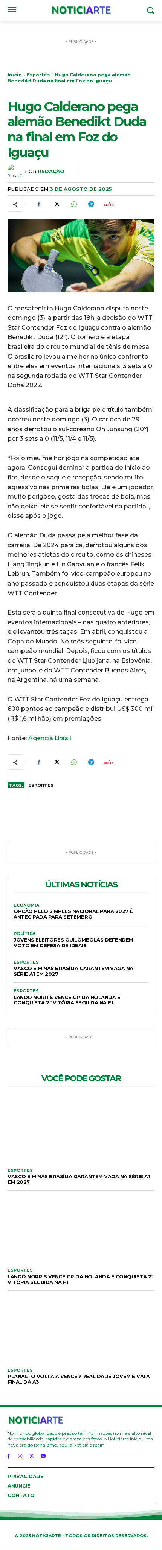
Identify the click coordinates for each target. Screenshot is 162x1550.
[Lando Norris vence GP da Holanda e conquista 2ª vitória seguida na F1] (81, 1227)
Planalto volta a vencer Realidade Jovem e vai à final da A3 (79, 1379)
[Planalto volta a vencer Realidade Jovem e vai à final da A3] (81, 1327)
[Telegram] (90, 204)
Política (24, 933)
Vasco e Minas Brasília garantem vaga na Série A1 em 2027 (73, 971)
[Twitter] (56, 204)
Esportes (38, 75)
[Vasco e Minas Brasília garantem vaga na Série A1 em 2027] (81, 1127)
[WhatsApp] (73, 204)
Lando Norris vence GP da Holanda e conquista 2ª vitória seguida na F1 (67, 1000)
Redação (51, 171)
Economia (26, 905)
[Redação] (16, 171)
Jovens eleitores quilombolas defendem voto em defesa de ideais (73, 942)
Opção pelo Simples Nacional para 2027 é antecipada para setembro (73, 914)
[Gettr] (108, 204)
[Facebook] (38, 204)
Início (15, 75)
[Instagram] (20, 1456)
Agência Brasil (49, 738)
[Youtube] (43, 1456)
